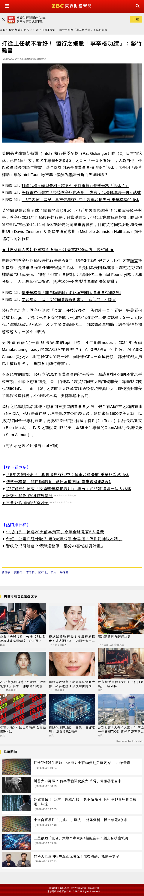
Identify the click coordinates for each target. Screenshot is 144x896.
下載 (136, 19)
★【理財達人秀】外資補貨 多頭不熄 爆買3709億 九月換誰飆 (55, 249)
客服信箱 (53, 888)
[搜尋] (136, 9)
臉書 (134, 260)
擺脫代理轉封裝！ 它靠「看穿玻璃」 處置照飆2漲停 (72, 729)
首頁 (3, 29)
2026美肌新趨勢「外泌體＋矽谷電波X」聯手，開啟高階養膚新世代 (23, 684)
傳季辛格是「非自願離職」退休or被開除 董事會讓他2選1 (71, 292)
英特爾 (18, 572)
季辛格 (30, 572)
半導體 (64, 572)
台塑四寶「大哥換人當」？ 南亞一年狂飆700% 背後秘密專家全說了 (121, 730)
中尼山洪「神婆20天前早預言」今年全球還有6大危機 (55, 532)
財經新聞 (14, 29)
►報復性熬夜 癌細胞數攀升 (27, 495)
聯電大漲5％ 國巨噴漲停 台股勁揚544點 (23, 729)
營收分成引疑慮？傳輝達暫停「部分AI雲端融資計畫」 (55, 546)
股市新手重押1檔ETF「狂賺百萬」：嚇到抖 (121, 684)
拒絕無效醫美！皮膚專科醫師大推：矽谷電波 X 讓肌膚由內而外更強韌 (72, 684)
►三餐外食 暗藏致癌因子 (25, 502)
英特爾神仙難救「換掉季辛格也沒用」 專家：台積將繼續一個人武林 (81, 192)
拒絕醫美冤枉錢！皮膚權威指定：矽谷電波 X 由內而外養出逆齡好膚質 (72, 639)
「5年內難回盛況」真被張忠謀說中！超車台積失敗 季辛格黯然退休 (80, 199)
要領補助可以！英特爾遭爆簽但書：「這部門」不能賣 (69, 299)
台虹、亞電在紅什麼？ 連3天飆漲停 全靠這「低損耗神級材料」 (64, 539)
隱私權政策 (93, 888)
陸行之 (42, 572)
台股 (27, 29)
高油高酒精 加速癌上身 (114, 636)
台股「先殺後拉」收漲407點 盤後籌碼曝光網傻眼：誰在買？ (23, 638)
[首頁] (72, 5)
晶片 (53, 572)
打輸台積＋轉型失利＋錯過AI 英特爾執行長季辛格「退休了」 (75, 185)
